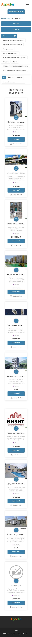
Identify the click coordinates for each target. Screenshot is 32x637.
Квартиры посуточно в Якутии (16, 433)
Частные (10, 77)
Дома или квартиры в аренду (12, 44)
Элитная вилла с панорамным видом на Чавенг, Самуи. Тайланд (16, 173)
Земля (15, 61)
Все (4, 77)
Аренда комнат (8, 49)
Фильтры (16, 23)
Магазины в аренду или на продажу (14, 70)
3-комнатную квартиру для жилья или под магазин (16, 535)
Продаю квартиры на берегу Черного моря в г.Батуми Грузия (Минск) (16, 325)
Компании (19, 77)
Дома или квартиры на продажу (13, 40)
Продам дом (16, 585)
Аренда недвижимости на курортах (14, 57)
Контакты (16, 630)
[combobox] (13, 82)
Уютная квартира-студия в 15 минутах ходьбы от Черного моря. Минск (16, 376)
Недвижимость (8, 36)
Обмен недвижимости (10, 53)
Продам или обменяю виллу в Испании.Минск (16, 484)
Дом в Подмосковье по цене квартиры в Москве (16, 224)
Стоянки (6, 61)
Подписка (16, 29)
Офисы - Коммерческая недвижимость (15, 66)
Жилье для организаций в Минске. (16, 122)
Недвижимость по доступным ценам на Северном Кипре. (16, 274)
